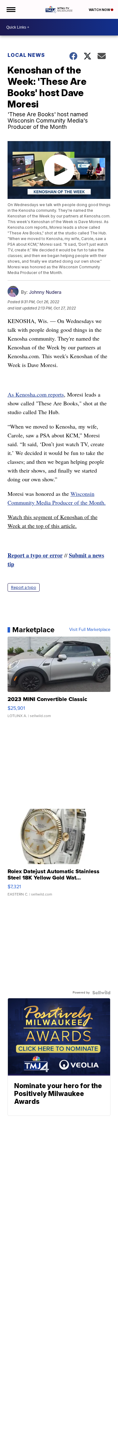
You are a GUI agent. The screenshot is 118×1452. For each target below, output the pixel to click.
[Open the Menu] (10, 9)
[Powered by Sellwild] (101, 992)
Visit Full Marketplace (89, 629)
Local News (26, 55)
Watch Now (100, 10)
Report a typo (23, 587)
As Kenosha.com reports (36, 394)
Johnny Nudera (45, 292)
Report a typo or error (35, 555)
